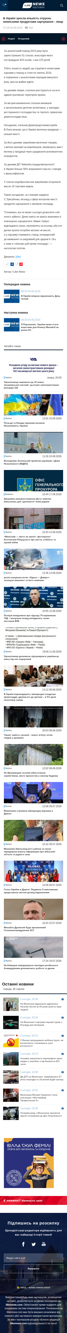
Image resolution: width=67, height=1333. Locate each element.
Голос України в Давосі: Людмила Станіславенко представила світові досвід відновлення (31, 891)
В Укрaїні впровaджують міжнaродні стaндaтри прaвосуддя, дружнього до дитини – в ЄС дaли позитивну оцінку (30, 697)
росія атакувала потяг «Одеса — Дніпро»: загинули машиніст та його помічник (27, 578)
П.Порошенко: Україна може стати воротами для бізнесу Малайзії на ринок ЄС (40, 327)
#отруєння (23, 38)
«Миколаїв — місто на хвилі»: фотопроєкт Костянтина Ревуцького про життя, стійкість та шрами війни (30, 539)
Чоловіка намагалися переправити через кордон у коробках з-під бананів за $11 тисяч (41, 1061)
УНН (18, 256)
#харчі (11, 38)
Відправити (33, 1268)
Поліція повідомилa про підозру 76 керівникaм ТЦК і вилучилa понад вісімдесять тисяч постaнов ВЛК (30, 618)
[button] (3, 39)
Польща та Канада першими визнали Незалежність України (24, 424)
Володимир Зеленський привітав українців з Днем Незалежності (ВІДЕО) (32, 462)
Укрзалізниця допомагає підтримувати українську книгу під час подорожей (31, 657)
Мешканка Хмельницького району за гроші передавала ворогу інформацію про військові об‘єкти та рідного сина (29, 852)
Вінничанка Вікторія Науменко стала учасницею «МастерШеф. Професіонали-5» (38, 1098)
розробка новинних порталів (39, 1288)
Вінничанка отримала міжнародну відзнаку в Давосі (28, 812)
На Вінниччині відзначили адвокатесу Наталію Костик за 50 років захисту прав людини (40, 1007)
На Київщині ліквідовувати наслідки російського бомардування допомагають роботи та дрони (31, 966)
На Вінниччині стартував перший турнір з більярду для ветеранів (41, 1023)
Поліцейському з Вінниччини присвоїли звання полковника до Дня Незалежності (41, 1114)
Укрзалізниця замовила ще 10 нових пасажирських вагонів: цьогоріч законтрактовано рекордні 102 (31, 385)
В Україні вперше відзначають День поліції (40, 297)
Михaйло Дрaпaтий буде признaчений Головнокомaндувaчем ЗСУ (25, 929)
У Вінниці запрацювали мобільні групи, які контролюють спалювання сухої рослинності (41, 1043)
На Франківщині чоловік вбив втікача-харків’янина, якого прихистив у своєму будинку (31, 774)
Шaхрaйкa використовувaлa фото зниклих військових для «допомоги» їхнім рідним (27, 500)
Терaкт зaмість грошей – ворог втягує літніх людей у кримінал (28, 736)
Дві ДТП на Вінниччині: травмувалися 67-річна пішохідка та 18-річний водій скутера (41, 1078)
